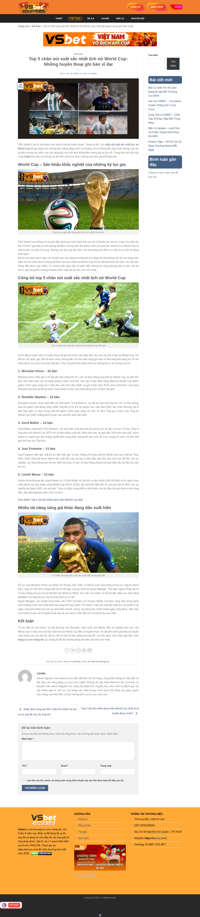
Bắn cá (120, 18)
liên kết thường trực (100, 661)
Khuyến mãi (138, 18)
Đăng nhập (84, 825)
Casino (105, 18)
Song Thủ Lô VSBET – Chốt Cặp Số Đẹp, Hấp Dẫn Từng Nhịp (164, 118)
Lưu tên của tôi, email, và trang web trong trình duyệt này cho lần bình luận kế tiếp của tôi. (75, 780)
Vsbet (27, 156)
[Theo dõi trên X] (77, 875)
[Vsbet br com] (33, 7)
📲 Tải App (176, 7)
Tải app (82, 831)
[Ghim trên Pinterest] (84, 650)
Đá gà (91, 18)
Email (64, 765)
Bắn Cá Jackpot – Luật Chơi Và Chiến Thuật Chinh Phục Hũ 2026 (164, 132)
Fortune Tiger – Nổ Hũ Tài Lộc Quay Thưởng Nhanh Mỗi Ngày (165, 145)
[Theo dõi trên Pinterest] (82, 875)
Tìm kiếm (153, 55)
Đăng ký (82, 819)
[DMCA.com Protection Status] (41, 853)
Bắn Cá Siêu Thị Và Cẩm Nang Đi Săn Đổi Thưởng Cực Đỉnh (162, 91)
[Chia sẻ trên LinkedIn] (89, 650)
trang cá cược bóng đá (30, 639)
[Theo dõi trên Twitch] (94, 875)
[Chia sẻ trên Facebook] (67, 650)
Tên (24, 765)
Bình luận (28, 739)
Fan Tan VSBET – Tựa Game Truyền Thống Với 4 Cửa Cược (164, 105)
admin (94, 73)
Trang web (105, 765)
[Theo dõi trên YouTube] (88, 875)
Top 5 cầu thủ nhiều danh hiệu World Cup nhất (56, 499)
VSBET (59, 18)
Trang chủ (23, 26)
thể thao (75, 18)
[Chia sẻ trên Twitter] (72, 650)
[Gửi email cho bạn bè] (78, 650)
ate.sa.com (159, 838)
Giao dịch (83, 838)
